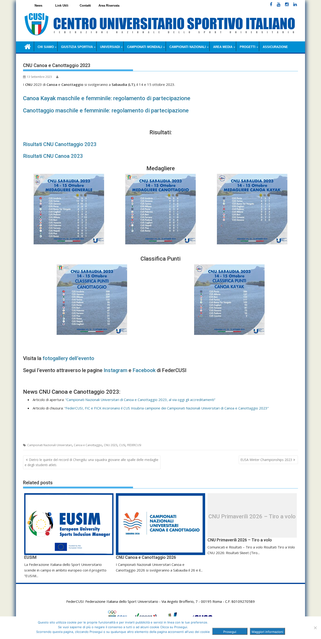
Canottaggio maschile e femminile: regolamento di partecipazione (106, 110)
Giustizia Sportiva (77, 47)
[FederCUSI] (27, 46)
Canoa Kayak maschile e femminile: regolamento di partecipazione (106, 98)
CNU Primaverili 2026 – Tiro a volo (252, 516)
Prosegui (229, 632)
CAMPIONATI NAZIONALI (187, 47)
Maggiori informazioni (267, 632)
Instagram (115, 370)
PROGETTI (247, 47)
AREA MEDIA (222, 47)
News (38, 5)
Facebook (144, 370)
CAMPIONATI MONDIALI (144, 47)
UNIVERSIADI (110, 47)
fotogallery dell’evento (68, 358)
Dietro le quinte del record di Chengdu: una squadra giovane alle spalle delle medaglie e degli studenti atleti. (91, 462)
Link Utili (61, 5)
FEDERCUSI (134, 445)
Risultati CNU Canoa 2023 (53, 156)
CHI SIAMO (46, 47)
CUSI (122, 445)
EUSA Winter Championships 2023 (266, 459)
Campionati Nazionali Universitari (49, 445)
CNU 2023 (110, 445)
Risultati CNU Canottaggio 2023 (60, 144)
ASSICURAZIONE (275, 47)
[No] (315, 627)
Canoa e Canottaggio (88, 445)
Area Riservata (108, 5)
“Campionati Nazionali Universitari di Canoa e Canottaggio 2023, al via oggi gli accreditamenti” (140, 399)
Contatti (85, 5)
